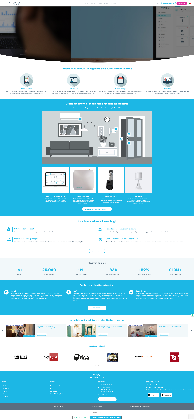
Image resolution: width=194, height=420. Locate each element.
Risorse (105, 3)
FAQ (51, 388)
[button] (2, 35)
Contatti (113, 3)
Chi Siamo (85, 3)
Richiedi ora (13, 39)
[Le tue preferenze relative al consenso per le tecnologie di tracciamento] (192, 315)
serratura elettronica (116, 199)
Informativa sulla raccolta (81, 417)
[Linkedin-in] (160, 384)
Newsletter (54, 391)
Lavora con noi (55, 386)
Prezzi (100, 3)
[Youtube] (156, 384)
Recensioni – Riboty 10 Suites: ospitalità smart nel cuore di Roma (110, 327)
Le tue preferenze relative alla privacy (103, 417)
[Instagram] (153, 384)
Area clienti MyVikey (56, 394)
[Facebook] (147, 384)
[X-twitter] (150, 384)
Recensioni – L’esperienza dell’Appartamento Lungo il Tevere (47, 327)
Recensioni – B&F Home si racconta (170, 326)
